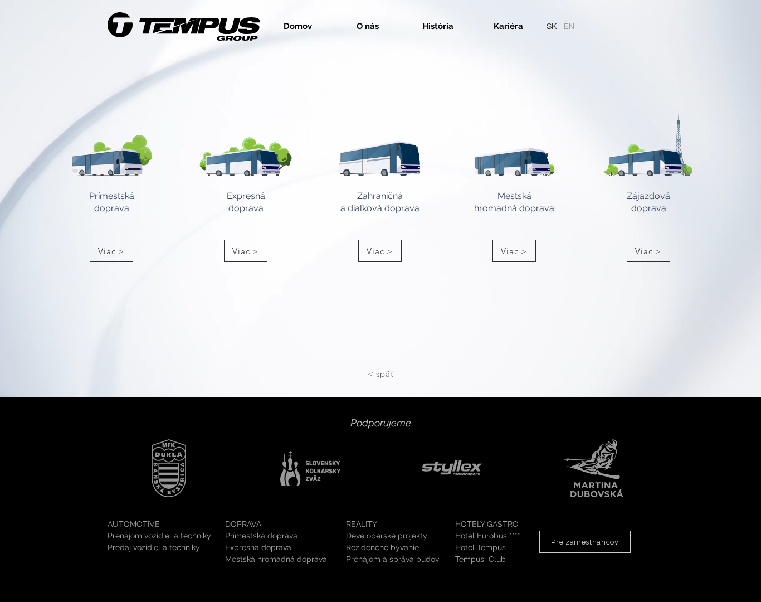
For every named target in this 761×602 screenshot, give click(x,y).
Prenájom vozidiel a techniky (159, 535)
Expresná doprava (258, 547)
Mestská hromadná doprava (276, 559)
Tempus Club (480, 559)
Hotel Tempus (480, 547)
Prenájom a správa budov (392, 559)
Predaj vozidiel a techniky (154, 547)
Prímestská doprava (261, 535)
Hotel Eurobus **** (487, 535)
